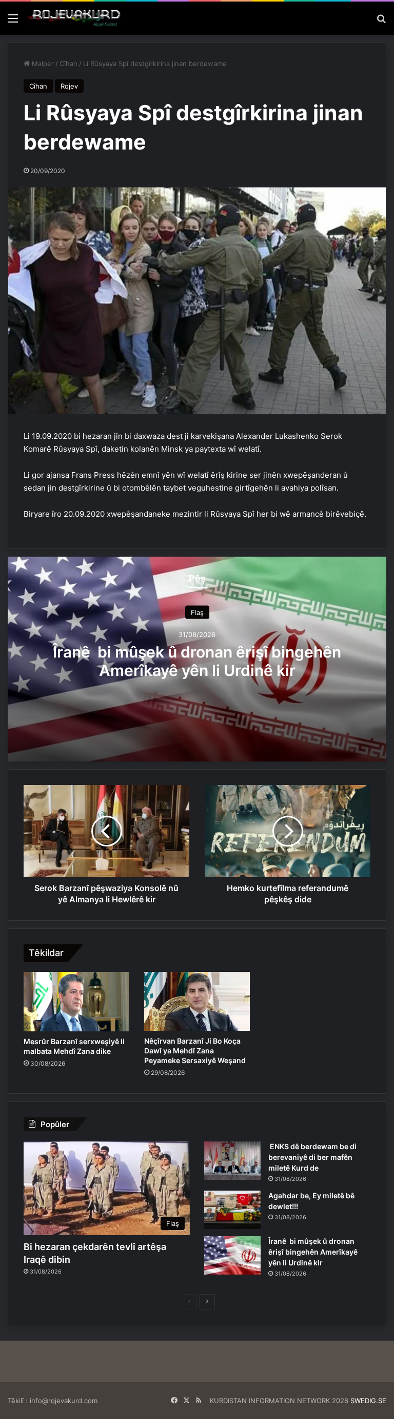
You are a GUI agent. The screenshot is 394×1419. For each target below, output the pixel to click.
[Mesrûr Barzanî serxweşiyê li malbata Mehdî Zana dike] (76, 1001)
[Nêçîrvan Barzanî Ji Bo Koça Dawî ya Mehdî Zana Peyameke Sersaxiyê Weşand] (196, 1001)
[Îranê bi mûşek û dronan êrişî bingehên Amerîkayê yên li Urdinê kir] (232, 1255)
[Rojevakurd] (74, 18)
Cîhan (68, 63)
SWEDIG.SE (368, 1400)
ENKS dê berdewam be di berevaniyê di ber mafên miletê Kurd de (312, 1157)
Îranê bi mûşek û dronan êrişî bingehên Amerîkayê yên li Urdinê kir (197, 660)
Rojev (69, 86)
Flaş (197, 612)
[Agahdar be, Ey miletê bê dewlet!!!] (232, 1210)
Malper (42, 63)
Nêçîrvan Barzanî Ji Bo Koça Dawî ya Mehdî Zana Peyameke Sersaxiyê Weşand (195, 1050)
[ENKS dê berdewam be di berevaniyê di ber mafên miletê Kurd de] (232, 1160)
